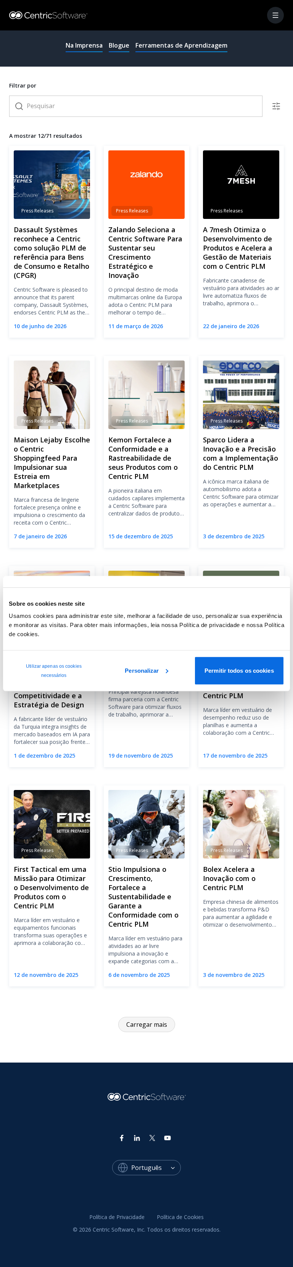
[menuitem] (117, 1217)
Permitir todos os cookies (239, 670)
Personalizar (142, 670)
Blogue (119, 45)
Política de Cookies (180, 1217)
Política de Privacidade (117, 1217)
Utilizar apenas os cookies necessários (54, 670)
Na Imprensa (84, 45)
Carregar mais (146, 1024)
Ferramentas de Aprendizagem (181, 45)
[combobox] (156, 1167)
